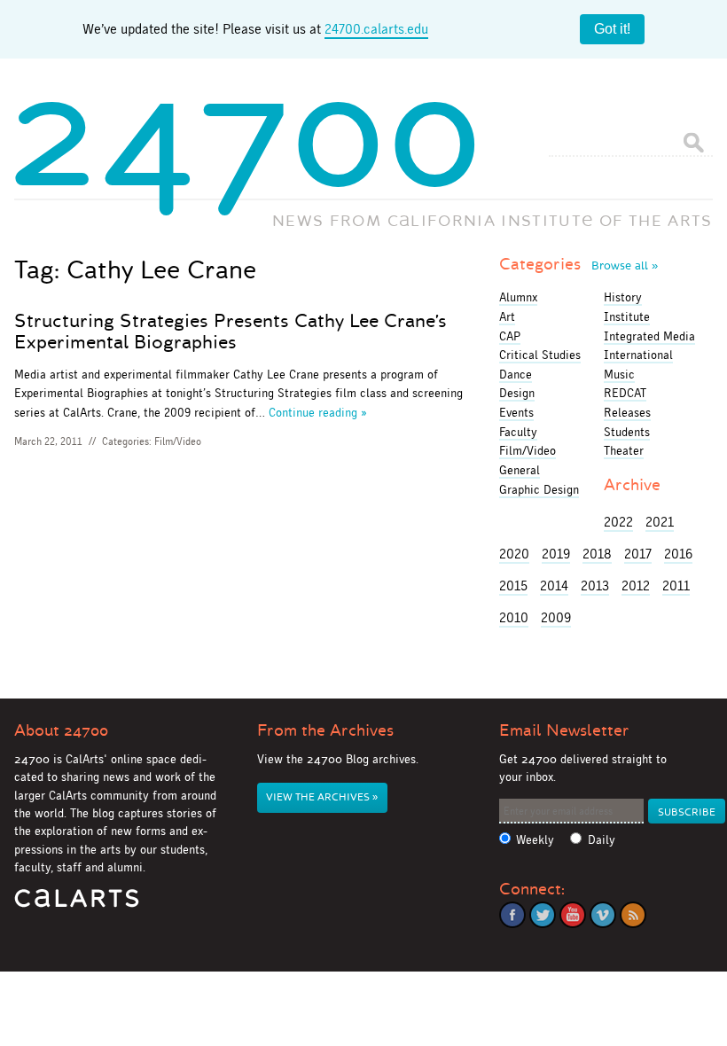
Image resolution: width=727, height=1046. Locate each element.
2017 (638, 553)
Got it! (612, 28)
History (623, 297)
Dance (515, 374)
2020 (514, 553)
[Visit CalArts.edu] (76, 904)
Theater (624, 450)
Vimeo (603, 915)
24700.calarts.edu (376, 28)
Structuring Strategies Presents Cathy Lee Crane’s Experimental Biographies (230, 331)
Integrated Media (649, 336)
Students (627, 432)
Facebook (512, 915)
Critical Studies (540, 354)
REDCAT (625, 393)
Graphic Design (539, 489)
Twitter (542, 915)
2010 (513, 617)
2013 (595, 585)
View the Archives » (322, 797)
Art (507, 316)
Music (619, 374)
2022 (618, 521)
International (638, 354)
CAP (509, 336)
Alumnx (518, 297)
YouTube (572, 915)
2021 (659, 521)
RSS (633, 915)
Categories (578, 264)
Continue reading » (318, 412)
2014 (554, 585)
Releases (627, 412)
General (519, 470)
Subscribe (686, 812)
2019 (556, 553)
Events (516, 412)
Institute (627, 316)
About (61, 730)
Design (517, 393)
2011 (676, 585)
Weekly (535, 840)
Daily (601, 840)
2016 (678, 553)
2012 (635, 585)
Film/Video (177, 441)
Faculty (518, 432)
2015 (513, 585)
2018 (597, 553)
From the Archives (325, 730)
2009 (556, 617)
